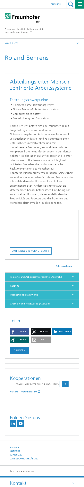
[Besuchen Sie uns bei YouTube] (20, 423)
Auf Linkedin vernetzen (29, 251)
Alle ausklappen (65, 266)
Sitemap (14, 447)
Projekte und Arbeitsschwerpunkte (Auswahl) (36, 277)
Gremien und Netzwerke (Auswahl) (30, 303)
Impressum (16, 455)
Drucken (19, 350)
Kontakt (15, 451)
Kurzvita (15, 285)
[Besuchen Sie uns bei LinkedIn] (13, 423)
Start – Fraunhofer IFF (24, 391)
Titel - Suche (70, 4)
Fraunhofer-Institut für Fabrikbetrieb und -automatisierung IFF (24, 30)
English (56, 4)
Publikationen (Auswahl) (24, 294)
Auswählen (65, 384)
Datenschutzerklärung (24, 458)
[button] (19, 331)
